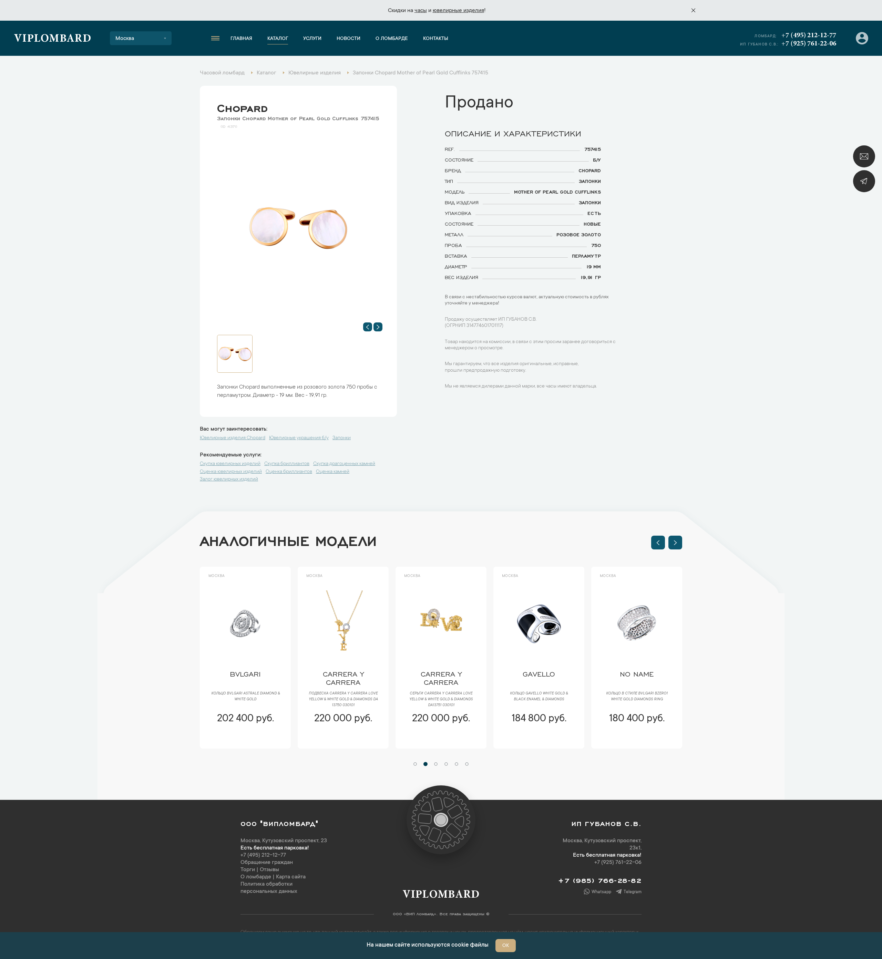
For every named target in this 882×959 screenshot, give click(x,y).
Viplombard (52, 39)
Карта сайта (291, 877)
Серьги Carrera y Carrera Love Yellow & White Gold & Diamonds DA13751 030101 (410, 700)
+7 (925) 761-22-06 (808, 43)
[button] (367, 326)
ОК (505, 946)
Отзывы (269, 870)
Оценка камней (332, 472)
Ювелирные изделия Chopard (232, 438)
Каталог (277, 39)
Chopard (242, 106)
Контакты (435, 39)
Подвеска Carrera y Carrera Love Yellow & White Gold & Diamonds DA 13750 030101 (312, 700)
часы (420, 11)
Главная (241, 39)
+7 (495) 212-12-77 (808, 35)
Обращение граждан (266, 862)
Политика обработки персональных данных (268, 888)
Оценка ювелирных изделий (231, 472)
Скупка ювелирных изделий (230, 464)
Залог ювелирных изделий (229, 479)
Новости (348, 39)
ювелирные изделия (458, 11)
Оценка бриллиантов (289, 472)
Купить (214, 739)
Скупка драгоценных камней (344, 464)
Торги (247, 870)
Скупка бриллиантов (286, 464)
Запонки (341, 438)
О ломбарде (392, 39)
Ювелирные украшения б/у (299, 438)
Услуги (312, 39)
